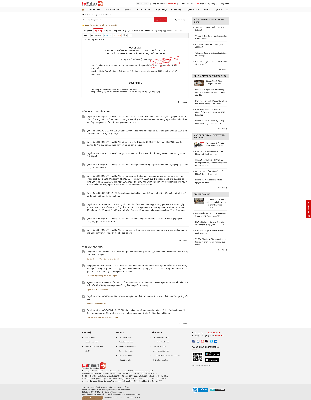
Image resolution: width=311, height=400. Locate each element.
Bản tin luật (176, 10)
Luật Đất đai (119, 397)
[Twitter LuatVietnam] (211, 341)
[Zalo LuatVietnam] (198, 341)
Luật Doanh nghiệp (106, 397)
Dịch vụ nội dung (125, 355)
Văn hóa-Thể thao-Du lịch (109, 259)
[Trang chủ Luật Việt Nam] (92, 3)
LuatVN (183, 102)
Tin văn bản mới (143, 10)
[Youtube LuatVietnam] (202, 341)
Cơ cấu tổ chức (92, 259)
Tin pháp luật (161, 10)
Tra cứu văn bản (112, 10)
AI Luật (207, 10)
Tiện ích (218, 10)
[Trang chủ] (83, 9)
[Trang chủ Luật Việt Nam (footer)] (94, 368)
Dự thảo (127, 10)
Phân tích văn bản (126, 342)
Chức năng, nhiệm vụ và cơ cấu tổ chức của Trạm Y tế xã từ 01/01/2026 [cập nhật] (210, 112)
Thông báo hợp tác (160, 360)
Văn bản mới (94, 10)
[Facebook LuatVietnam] (193, 341)
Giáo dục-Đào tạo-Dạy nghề (97, 317)
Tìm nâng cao (183, 20)
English (203, 4)
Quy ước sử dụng (159, 346)
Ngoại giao (91, 290)
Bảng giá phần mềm (161, 337)
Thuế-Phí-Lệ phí (110, 276)
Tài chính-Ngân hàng (95, 276)
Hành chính (113, 317)
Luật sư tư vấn (192, 10)
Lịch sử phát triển (91, 342)
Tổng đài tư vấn (125, 360)
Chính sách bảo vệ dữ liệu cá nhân (166, 355)
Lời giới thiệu (90, 337)
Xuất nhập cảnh (102, 290)
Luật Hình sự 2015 (133, 397)
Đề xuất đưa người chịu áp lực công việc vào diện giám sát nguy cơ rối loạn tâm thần (210, 92)
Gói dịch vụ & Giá (186, 4)
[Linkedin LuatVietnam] (215, 341)
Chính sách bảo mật (161, 351)
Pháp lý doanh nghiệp (127, 346)
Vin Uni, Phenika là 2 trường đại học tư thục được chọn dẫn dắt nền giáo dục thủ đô (210, 242)
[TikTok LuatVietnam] (206, 341)
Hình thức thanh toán (161, 342)
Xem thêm (183, 240)
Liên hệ (87, 351)
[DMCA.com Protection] (217, 391)
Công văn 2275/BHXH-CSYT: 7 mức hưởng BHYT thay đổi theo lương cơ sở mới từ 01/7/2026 (211, 163)
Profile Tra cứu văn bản (94, 346)
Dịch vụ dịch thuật (125, 351)
